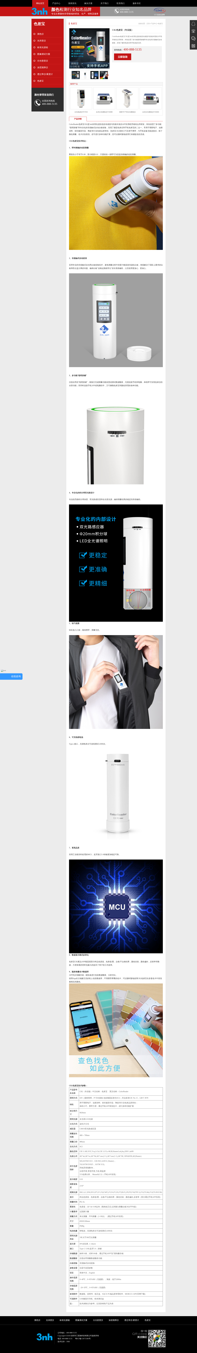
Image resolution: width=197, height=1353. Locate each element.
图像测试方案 (43, 54)
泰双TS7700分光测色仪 (127, 112)
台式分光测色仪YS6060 (150, 112)
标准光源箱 (42, 47)
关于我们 (105, 3)
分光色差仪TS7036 (81, 112)
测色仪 (40, 34)
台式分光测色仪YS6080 (104, 112)
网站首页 (40, 3)
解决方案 (88, 3)
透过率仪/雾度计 (45, 74)
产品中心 (56, 3)
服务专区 (137, 3)
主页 (148, 24)
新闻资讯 (72, 3)
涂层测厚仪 (42, 67)
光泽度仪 (41, 41)
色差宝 (39, 24)
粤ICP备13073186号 (83, 1339)
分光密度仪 (42, 61)
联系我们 (121, 3)
